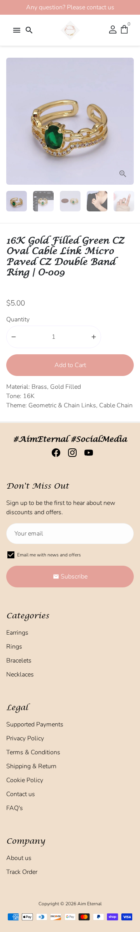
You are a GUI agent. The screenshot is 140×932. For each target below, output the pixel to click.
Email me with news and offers (49, 555)
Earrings (17, 632)
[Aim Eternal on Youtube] (86, 453)
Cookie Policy (24, 780)
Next (126, 121)
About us (19, 858)
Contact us (20, 794)
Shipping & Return (31, 766)
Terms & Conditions (33, 752)
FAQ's (14, 808)
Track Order (21, 872)
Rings (14, 646)
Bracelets (19, 660)
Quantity (18, 319)
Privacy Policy (25, 738)
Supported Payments (34, 724)
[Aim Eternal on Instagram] (70, 453)
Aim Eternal (89, 904)
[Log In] (113, 30)
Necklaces (20, 674)
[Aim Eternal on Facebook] (53, 453)
